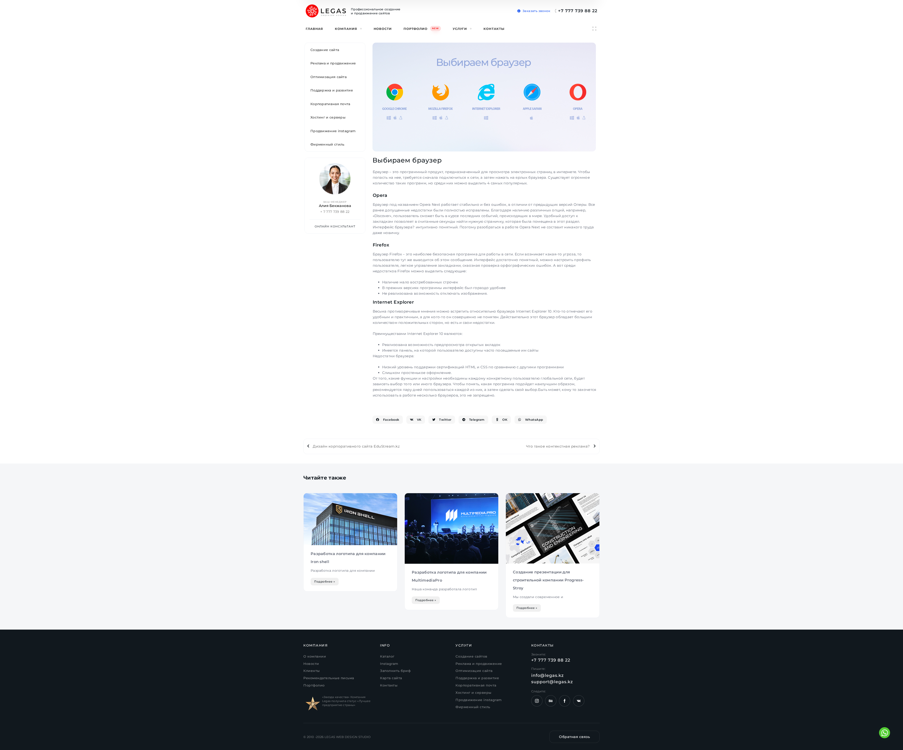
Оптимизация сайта (328, 77)
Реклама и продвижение (333, 63)
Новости (383, 29)
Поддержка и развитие (331, 90)
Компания (346, 29)
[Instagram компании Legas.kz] (537, 700)
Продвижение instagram (333, 131)
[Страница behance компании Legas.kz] (550, 700)
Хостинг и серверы (327, 117)
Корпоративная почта (330, 104)
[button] (533, 10)
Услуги (460, 29)
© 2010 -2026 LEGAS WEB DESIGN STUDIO (337, 737)
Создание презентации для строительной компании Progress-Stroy (548, 580)
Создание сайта (324, 50)
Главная (314, 29)
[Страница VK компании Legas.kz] (578, 700)
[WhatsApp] (884, 732)
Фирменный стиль (327, 144)
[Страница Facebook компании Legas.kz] (564, 700)
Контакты (493, 29)
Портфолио (421, 29)
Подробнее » (324, 581)
